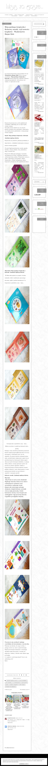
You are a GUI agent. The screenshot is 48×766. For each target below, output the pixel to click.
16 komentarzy (41, 111)
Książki (7, 684)
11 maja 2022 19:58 (20, 726)
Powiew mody (29, 14)
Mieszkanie (14, 15)
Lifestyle (27, 15)
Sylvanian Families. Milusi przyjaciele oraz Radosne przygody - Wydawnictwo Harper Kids (26, 707)
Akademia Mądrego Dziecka (12, 680)
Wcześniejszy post (24, 689)
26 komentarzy (41, 84)
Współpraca (34, 15)
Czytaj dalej (36, 83)
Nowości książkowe (14, 684)
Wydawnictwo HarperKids (11, 686)
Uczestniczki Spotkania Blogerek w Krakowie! (38, 124)
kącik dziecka (24, 682)
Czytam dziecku (17, 682)
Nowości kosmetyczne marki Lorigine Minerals (38, 96)
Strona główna (9, 14)
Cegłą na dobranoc (23, 680)
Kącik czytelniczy (39, 14)
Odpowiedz (10, 722)
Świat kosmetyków (19, 14)
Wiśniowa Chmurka (12, 726)
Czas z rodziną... (9, 682)
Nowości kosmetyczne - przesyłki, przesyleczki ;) (38, 156)
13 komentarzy (41, 143)
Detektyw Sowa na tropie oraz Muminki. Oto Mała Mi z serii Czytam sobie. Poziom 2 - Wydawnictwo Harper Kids (18, 707)
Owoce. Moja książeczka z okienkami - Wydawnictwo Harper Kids (10, 705)
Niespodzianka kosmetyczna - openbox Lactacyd (38, 70)
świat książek (22, 684)
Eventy (21, 15)
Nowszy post (9, 689)
